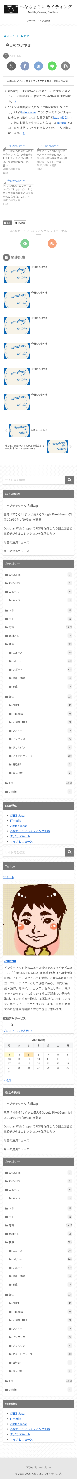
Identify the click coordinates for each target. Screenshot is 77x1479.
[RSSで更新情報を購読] (52, 243)
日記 (9, 222)
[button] (65, 65)
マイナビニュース (21, 841)
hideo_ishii (28, 112)
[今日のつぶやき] (20, 158)
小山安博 (10, 961)
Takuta (61, 122)
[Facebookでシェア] (24, 65)
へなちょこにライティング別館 (30, 831)
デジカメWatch (20, 836)
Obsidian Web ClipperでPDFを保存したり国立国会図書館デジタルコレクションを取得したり (38, 531)
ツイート (8, 877)
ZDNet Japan (18, 826)
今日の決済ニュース (16, 542)
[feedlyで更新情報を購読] (24, 243)
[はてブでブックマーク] (38, 65)
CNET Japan (18, 815)
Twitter (21, 222)
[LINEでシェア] (52, 65)
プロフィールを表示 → (17, 1030)
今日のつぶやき (16, 146)
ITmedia (15, 820)
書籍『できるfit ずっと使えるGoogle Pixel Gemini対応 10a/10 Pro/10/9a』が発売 (38, 517)
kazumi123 (60, 117)
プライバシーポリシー (38, 1467)
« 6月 (7, 1080)
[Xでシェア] (11, 65)
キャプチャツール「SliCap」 (22, 505)
